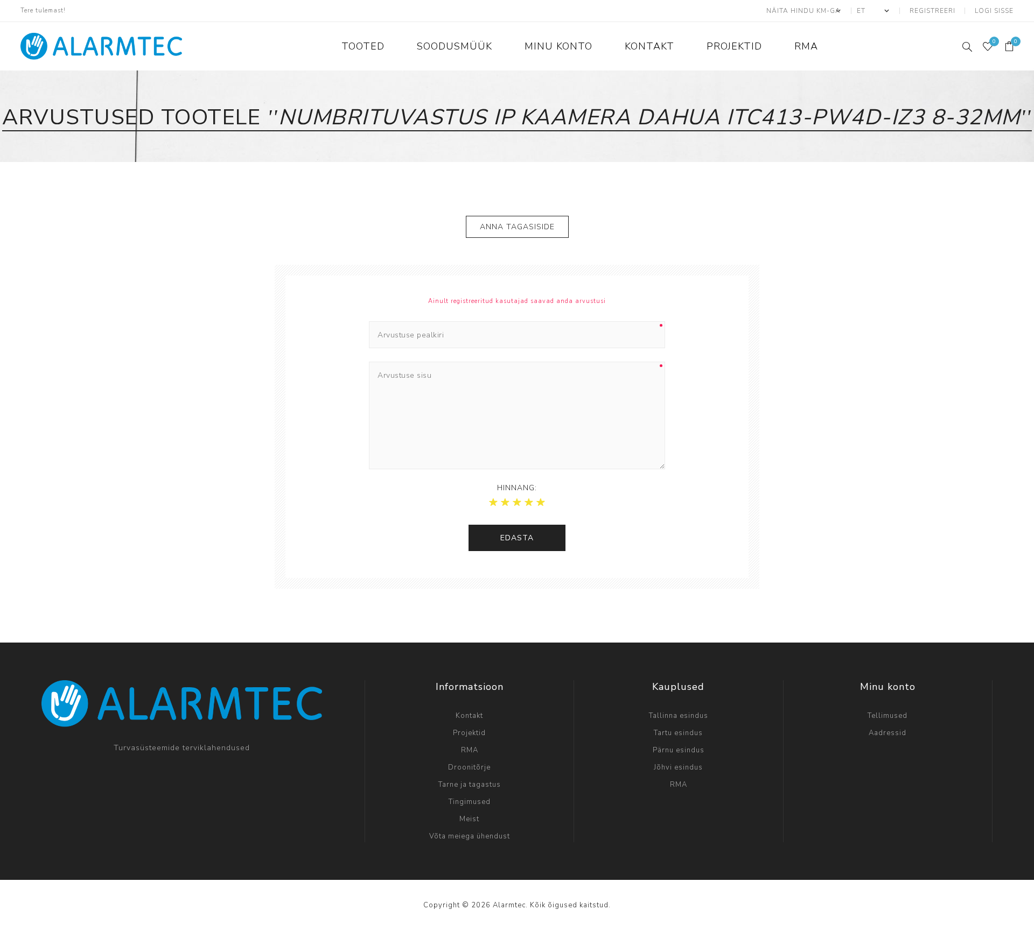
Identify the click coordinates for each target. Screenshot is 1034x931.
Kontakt (469, 716)
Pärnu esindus (678, 750)
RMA (469, 750)
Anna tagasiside (517, 227)
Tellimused (887, 716)
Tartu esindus (678, 733)
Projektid (469, 733)
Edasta (517, 538)
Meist (469, 819)
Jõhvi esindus (678, 767)
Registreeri (932, 10)
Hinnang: (517, 488)
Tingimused (470, 802)
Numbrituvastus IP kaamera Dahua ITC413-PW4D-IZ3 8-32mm (649, 117)
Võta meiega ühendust (469, 836)
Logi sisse (994, 10)
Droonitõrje (469, 767)
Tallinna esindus (678, 716)
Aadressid (887, 733)
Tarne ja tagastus (469, 784)
